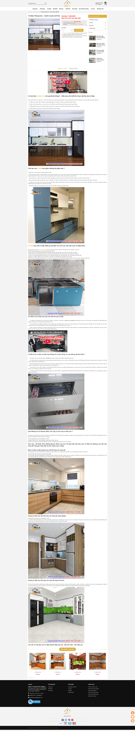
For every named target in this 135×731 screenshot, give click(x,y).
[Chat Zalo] (132, 720)
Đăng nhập (100, 2)
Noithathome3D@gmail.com (36, 697)
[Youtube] (72, 720)
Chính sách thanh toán (93, 694)
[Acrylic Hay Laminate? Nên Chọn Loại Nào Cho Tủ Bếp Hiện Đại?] (92, 60)
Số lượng (64, 27)
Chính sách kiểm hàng (93, 692)
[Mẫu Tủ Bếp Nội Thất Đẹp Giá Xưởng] (67, 3)
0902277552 (74, 24)
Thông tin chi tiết (62, 68)
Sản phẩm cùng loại (67, 649)
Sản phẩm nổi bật (72, 686)
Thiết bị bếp (70, 692)
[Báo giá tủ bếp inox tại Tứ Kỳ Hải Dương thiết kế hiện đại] (92, 38)
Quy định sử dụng (92, 696)
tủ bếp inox (41, 96)
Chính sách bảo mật (92, 686)
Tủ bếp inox (65, 33)
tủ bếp (39, 168)
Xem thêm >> (31, 677)
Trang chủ (50, 686)
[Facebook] (63, 720)
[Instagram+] (69, 720)
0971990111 (80, 24)
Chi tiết (77, 661)
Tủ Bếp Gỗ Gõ (38, 672)
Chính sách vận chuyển (93, 688)
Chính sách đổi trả (92, 690)
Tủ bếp (30, 246)
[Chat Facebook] (132, 716)
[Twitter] (66, 720)
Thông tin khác (73, 68)
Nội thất (70, 690)
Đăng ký (100, 4)
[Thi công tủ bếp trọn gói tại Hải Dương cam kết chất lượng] (92, 52)
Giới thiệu (50, 688)
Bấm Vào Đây (77, 21)
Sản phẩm (50, 690)
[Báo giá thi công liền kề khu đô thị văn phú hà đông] (92, 45)
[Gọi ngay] (132, 712)
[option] (37, 664)
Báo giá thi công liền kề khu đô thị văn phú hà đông (100, 45)
